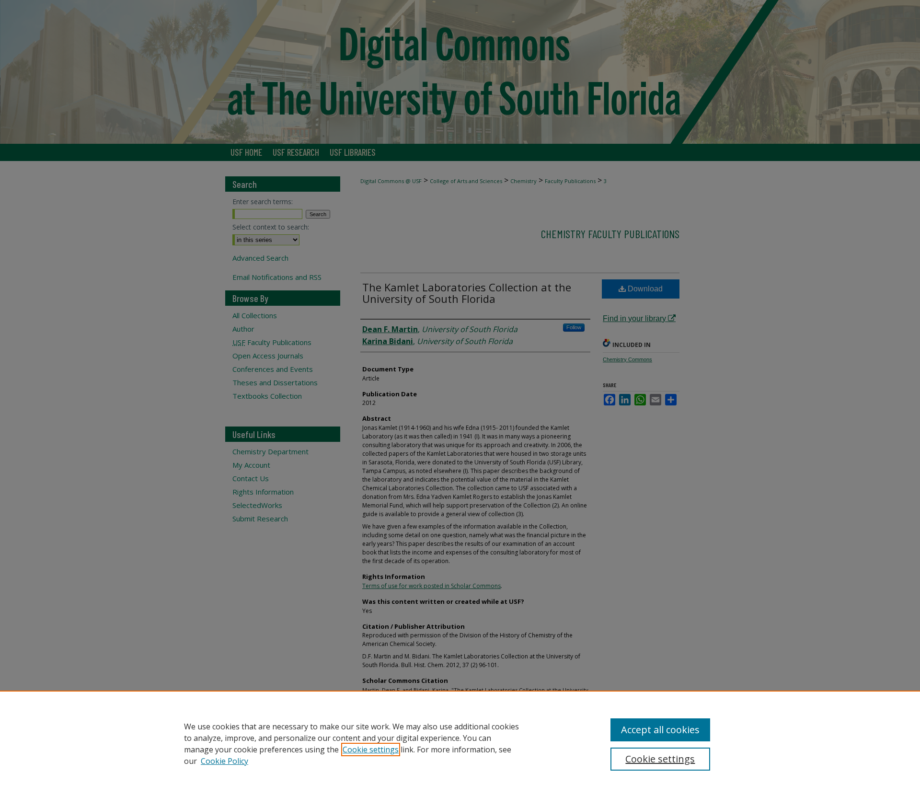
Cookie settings (371, 749)
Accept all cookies (660, 729)
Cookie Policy (224, 761)
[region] (460, 743)
